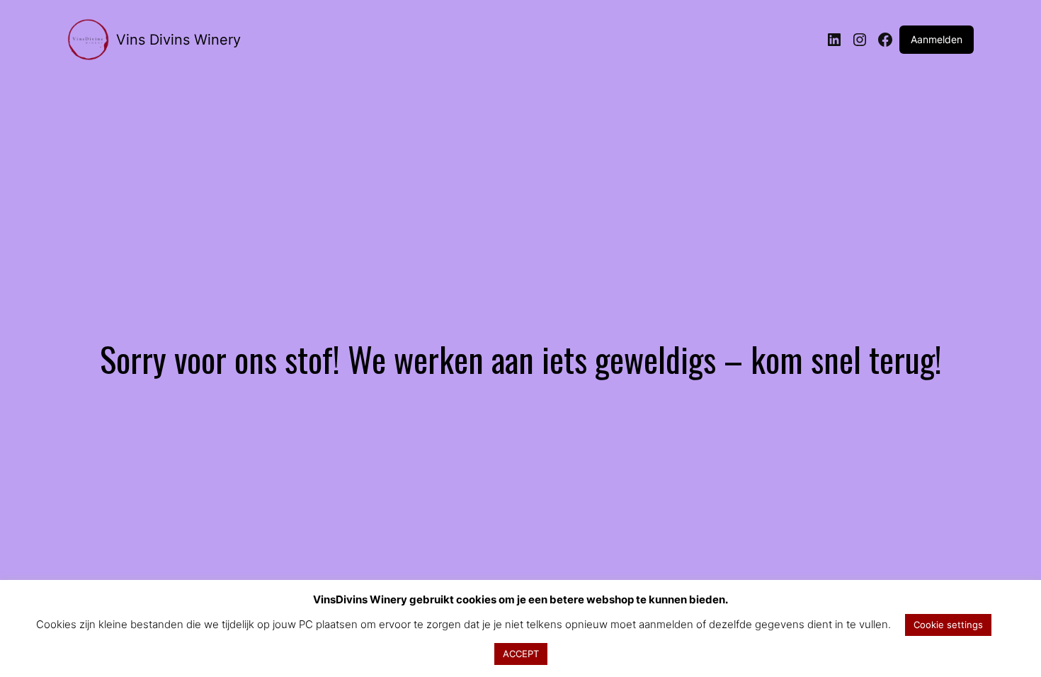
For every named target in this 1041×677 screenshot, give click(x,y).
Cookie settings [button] (948, 624)
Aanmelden (936, 39)
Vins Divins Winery (178, 39)
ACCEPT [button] (521, 653)
